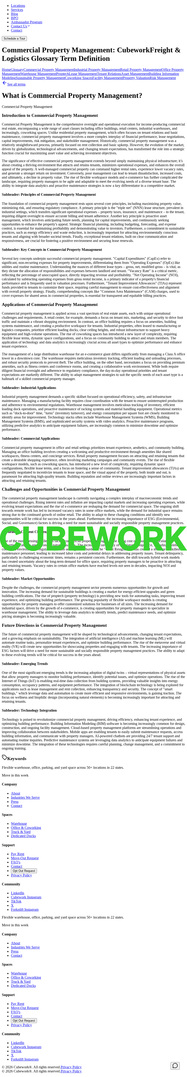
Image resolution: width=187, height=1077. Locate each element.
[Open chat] (175, 1066)
